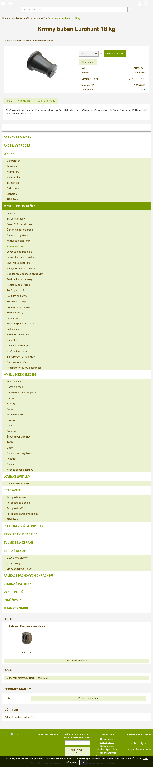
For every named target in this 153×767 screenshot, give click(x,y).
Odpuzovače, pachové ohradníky (25, 273)
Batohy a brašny (16, 218)
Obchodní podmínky (107, 749)
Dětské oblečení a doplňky (21, 392)
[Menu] (3, 3)
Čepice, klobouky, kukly (19, 453)
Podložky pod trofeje (18, 284)
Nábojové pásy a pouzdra (21, 268)
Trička (10, 442)
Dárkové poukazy (17, 137)
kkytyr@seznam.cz (139, 749)
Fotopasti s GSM (16, 508)
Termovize (13, 182)
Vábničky (12, 340)
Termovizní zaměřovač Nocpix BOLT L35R (27, 678)
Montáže (12, 193)
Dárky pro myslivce (17, 235)
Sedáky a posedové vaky (20, 323)
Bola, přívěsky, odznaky (19, 224)
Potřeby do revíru (16, 290)
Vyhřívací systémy (17, 351)
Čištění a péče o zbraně (20, 229)
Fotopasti (12, 490)
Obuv (9, 425)
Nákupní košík (107, 746)
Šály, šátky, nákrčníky (18, 436)
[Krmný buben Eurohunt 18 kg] (41, 64)
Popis (8, 100)
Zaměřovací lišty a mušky (21, 356)
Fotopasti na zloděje (18, 502)
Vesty (10, 447)
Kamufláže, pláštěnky (18, 240)
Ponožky (11, 431)
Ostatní (11, 464)
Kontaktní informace (107, 752)
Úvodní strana (107, 739)
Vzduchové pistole (17, 557)
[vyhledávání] (146, 4)
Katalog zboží (107, 742)
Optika (9, 154)
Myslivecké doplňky (20, 206)
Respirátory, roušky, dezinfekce (24, 367)
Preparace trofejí (16, 301)
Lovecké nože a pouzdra (20, 257)
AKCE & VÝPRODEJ (17, 145)
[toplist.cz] (15, 734)
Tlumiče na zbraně (18, 542)
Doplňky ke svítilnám (18, 483)
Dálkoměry (13, 188)
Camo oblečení (15, 386)
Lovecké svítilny (17, 476)
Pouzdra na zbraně (17, 295)
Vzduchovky (13, 563)
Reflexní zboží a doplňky (23, 526)
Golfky (10, 397)
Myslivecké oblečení (20, 374)
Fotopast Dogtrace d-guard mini (27, 626)
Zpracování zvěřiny (17, 362)
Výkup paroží (14, 592)
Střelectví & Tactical (21, 534)
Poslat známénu (45, 100)
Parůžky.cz (12, 600)
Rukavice (12, 458)
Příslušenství (14, 199)
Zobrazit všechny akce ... (76, 660)
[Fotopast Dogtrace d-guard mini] (26, 638)
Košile (10, 409)
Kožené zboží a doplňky (20, 469)
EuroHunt (140, 72)
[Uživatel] (139, 4)
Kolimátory (13, 171)
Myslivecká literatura (18, 262)
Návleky (11, 420)
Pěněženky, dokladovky (19, 279)
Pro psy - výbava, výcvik (20, 306)
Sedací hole (13, 317)
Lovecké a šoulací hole (19, 251)
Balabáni (11, 213)
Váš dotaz (24, 100)
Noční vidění (13, 177)
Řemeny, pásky (15, 312)
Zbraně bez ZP (15, 551)
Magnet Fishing (16, 608)
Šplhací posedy (15, 329)
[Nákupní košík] (151, 4)
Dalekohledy (13, 160)
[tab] (9, 101)
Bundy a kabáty (15, 381)
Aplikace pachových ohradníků (28, 575)
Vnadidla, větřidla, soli (19, 345)
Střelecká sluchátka (18, 334)
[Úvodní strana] (10, 4)
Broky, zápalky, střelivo (19, 568)
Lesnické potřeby (17, 584)
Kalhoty (11, 403)
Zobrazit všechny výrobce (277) (20, 717)
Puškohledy (13, 166)
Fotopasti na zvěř (16, 497)
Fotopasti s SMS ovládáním (22, 513)
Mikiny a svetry (15, 414)
